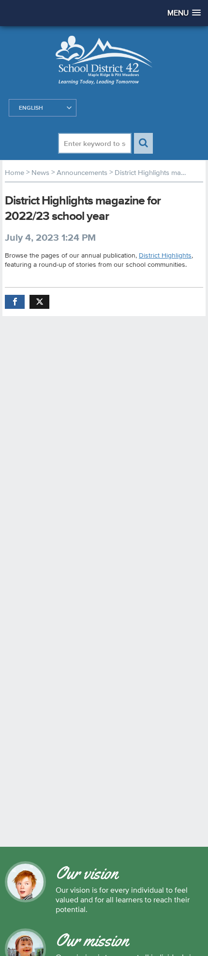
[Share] (15, 302)
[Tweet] (39, 302)
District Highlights (165, 255)
